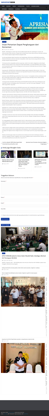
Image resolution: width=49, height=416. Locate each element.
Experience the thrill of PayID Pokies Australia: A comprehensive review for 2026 (18, 339)
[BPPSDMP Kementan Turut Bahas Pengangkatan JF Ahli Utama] (41, 151)
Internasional (21, 6)
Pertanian (4, 9)
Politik (28, 6)
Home (3, 6)
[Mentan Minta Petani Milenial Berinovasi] (8, 151)
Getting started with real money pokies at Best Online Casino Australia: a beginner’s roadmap (20, 267)
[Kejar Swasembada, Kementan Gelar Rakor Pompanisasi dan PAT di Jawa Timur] (24, 151)
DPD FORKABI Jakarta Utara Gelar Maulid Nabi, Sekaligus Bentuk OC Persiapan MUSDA (24, 257)
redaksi (11, 260)
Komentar (3, 181)
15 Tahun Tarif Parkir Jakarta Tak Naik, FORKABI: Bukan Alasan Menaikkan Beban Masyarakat (46, 365)
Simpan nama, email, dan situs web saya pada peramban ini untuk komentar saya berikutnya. (24, 215)
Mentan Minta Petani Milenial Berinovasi (8, 160)
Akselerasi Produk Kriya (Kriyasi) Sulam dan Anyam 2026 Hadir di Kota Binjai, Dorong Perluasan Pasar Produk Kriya (46, 302)
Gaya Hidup (24, 9)
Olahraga (17, 9)
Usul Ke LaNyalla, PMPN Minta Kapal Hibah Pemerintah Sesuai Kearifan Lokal (12, 143)
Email (2, 203)
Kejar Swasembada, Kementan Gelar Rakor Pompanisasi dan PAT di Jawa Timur (23, 163)
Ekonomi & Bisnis (35, 6)
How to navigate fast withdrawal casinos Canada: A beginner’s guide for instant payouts (19, 273)
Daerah (14, 6)
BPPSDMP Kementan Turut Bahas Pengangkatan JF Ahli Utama (40, 162)
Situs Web (3, 208)
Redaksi (12, 49)
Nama (2, 197)
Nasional (8, 6)
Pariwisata (10, 9)
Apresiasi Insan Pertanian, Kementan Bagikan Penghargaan (36, 143)
